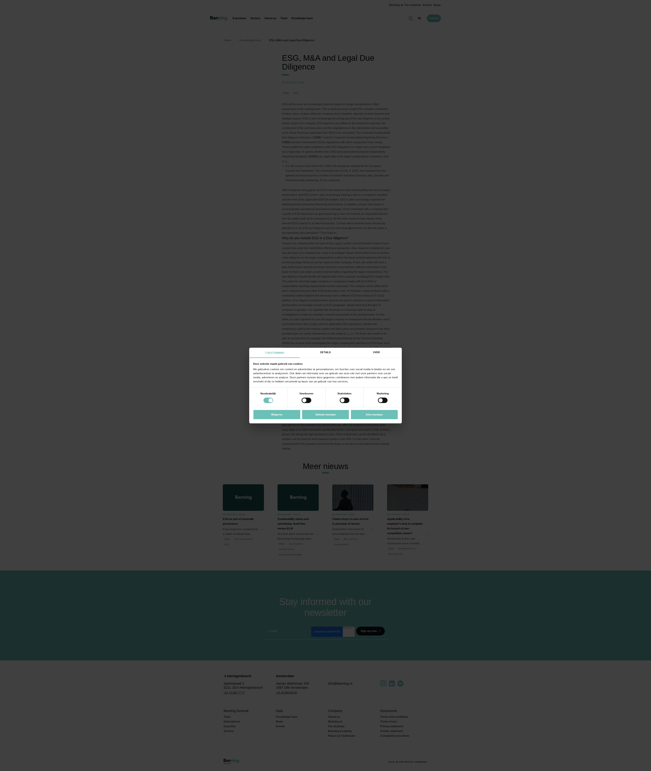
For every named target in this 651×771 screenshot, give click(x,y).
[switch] (306, 400)
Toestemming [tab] (274, 352)
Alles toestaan (374, 414)
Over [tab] (376, 352)
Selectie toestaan (325, 414)
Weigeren (276, 414)
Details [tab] (325, 352)
